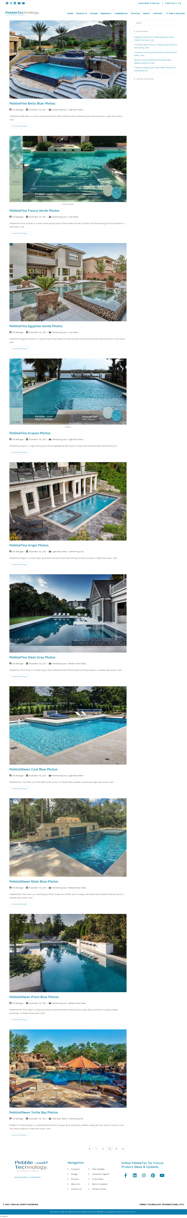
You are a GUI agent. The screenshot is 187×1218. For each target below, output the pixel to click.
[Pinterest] (153, 1175)
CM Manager (18, 109)
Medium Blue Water (77, 663)
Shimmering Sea (59, 109)
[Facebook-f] (125, 1175)
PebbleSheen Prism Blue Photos (34, 997)
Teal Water (73, 217)
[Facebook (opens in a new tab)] (7, 3)
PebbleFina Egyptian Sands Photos (36, 326)
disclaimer (36, 1177)
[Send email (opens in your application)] (23, 3)
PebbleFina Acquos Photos (29, 433)
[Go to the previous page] (89, 1148)
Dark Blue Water (59, 1118)
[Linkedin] (135, 1175)
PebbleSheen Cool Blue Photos (33, 769)
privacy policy (21, 1177)
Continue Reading (21, 125)
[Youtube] (162, 1175)
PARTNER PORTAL (149, 3)
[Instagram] (144, 1175)
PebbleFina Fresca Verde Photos (34, 210)
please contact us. (129, 1212)
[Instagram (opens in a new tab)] (11, 3)
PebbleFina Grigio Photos (29, 545)
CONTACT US (173, 3)
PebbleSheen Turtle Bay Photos (33, 1112)
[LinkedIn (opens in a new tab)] (15, 3)
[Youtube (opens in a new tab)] (19, 3)
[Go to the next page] (123, 1148)
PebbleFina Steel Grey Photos (32, 657)
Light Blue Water (76, 109)
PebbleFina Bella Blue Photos (32, 103)
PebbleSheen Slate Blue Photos (33, 881)
